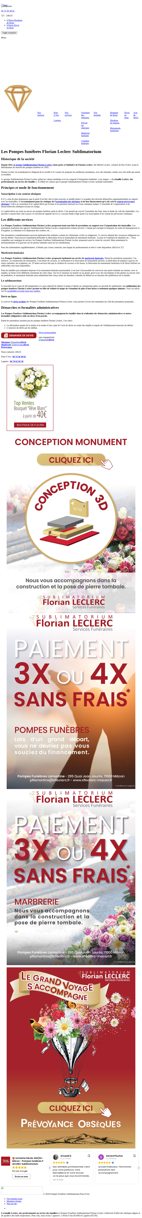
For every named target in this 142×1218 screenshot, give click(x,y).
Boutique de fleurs (114, 113)
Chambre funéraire (85, 142)
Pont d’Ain (56, 113)
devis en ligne (19, 301)
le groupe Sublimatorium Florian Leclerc (33, 165)
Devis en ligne (13, 26)
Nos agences (40, 113)
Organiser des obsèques (85, 115)
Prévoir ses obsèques (85, 125)
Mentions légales (14, 1201)
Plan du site (12, 1203)
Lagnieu (57, 120)
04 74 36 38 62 (7, 11)
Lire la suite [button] (58, 1180)
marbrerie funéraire (94, 258)
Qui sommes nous (14, 1199)
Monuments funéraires (115, 129)
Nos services (68, 113)
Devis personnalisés (47, 332)
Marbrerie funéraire (85, 134)
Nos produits (97, 113)
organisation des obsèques (68, 201)
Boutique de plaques (114, 121)
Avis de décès (135, 115)
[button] (139, 1168)
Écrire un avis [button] (21, 1176)
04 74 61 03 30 (16, 361)
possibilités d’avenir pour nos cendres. (23, 291)
